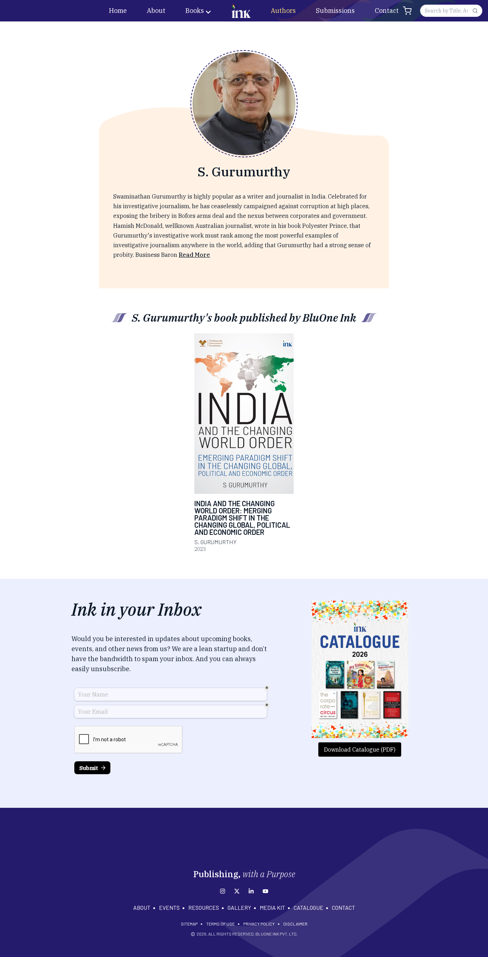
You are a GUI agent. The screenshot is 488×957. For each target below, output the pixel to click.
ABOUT (141, 907)
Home (118, 10)
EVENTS (169, 907)
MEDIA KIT (272, 907)
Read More (194, 254)
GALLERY (239, 907)
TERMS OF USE (220, 923)
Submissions (335, 10)
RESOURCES (203, 907)
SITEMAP (189, 923)
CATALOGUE (308, 907)
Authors (283, 10)
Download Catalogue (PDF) (359, 749)
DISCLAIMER (295, 923)
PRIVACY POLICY (259, 923)
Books (194, 10)
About (156, 10)
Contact (387, 10)
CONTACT (343, 907)
